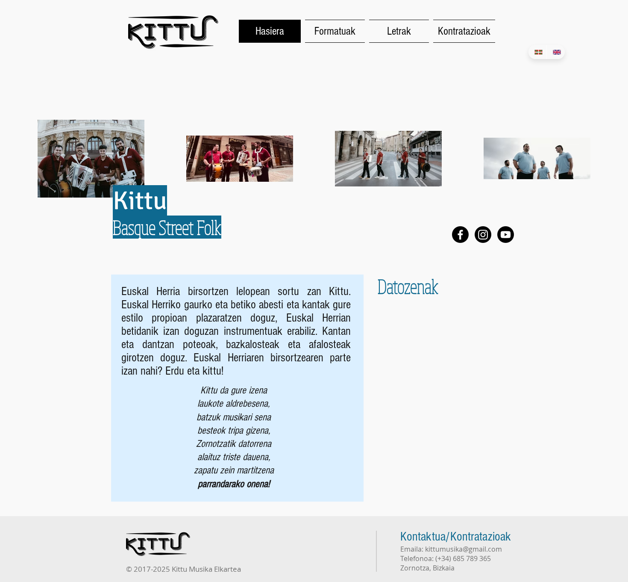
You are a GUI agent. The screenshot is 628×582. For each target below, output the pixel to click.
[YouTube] (505, 234)
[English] (555, 52)
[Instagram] (483, 234)
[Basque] (537, 52)
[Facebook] (460, 234)
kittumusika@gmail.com (463, 549)
